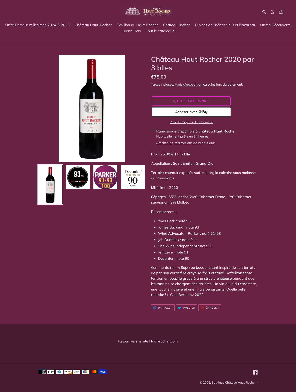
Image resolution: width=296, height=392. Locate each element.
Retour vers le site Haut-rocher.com (148, 341)
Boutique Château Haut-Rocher (234, 382)
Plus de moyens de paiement (191, 122)
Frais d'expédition (188, 84)
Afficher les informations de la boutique (185, 143)
